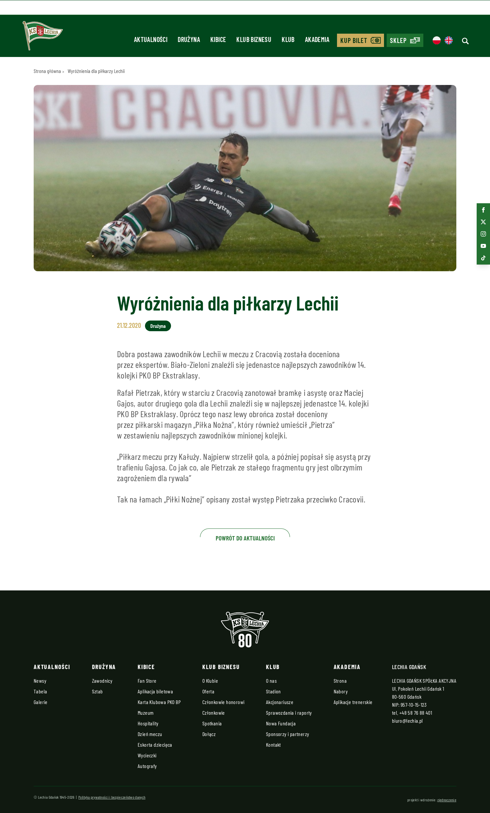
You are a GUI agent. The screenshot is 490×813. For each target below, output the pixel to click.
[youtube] (483, 246)
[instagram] (483, 234)
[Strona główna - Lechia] (42, 38)
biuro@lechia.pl (407, 720)
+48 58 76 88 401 (415, 712)
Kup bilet (353, 40)
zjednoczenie (446, 799)
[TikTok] (483, 258)
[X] (483, 222)
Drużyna (158, 326)
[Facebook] (483, 210)
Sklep (398, 40)
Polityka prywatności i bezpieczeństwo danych (111, 797)
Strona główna (47, 71)
